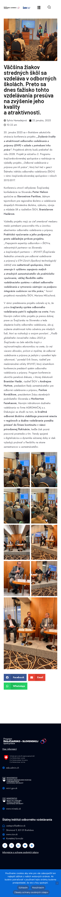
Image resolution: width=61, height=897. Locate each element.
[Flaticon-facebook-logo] (4, 845)
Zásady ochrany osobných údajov (31, 892)
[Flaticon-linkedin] (18, 845)
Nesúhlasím (38, 887)
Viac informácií (9, 749)
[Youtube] (25, 845)
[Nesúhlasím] (57, 883)
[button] (15, 677)
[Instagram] (11, 845)
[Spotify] (31, 845)
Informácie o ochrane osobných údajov (20, 852)
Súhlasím (23, 887)
